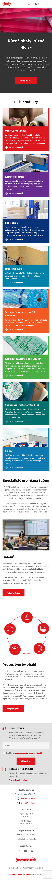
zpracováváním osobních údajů (28, 753)
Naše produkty (26, 80)
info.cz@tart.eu (28, 803)
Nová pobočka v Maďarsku (26, 839)
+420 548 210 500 (28, 798)
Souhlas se (24, 753)
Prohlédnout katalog (18, 780)
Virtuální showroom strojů (26, 835)
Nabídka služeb (13, 593)
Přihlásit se (26, 761)
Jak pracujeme (13, 708)
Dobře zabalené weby (19, 874)
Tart (26, 859)
